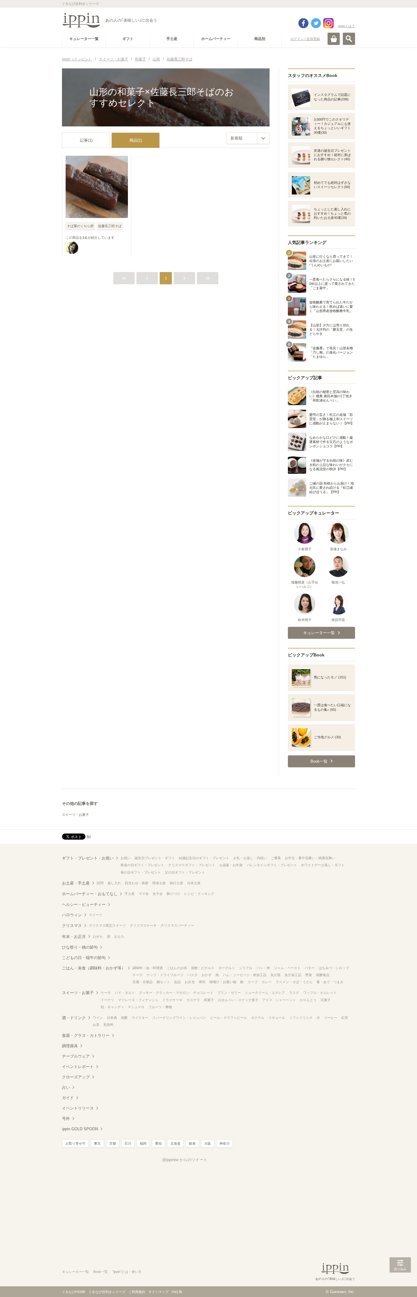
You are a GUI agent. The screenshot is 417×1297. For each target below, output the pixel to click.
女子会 (158, 894)
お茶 (96, 1024)
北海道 (175, 1143)
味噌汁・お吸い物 (222, 982)
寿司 (202, 982)
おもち (119, 936)
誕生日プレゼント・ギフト (155, 858)
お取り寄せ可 (75, 1143)
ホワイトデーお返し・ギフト (323, 865)
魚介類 (275, 975)
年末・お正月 (74, 936)
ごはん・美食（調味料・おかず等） (93, 968)
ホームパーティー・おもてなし (90, 894)
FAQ (175, 1292)
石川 (128, 1143)
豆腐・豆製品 (142, 982)
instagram (328, 23)
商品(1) (135, 140)
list (89, 836)
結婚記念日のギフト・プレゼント (204, 858)
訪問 (100, 883)
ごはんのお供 (177, 968)
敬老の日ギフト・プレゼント (142, 865)
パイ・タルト (125, 992)
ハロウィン (72, 915)
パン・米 (263, 968)
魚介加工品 (293, 975)
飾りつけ (173, 894)
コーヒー (330, 1017)
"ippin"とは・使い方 (127, 1271)
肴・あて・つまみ (330, 982)
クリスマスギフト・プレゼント (191, 865)
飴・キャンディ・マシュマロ (122, 1007)
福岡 (143, 1143)
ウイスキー (140, 1017)
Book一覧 (100, 1271)
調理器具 (70, 1046)
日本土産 (194, 883)
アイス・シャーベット (279, 1000)
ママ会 (144, 894)
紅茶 (344, 1017)
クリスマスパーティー (177, 925)
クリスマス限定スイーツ (107, 925)
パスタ (192, 975)
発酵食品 (322, 975)
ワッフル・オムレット (320, 992)
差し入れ (114, 883)
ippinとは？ (346, 26)
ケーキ (106, 992)
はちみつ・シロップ (334, 968)
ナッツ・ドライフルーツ (165, 975)
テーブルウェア (76, 1056)
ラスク (294, 992)
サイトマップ (158, 1292)
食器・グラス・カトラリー (86, 1035)
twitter (316, 23)
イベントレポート (78, 1066)
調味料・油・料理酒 (147, 968)
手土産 (130, 894)
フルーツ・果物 (160, 1007)
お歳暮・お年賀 (231, 865)
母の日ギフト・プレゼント (141, 872)
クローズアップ (76, 1077)
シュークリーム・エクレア (265, 992)
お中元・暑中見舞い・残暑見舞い (310, 858)
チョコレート (203, 992)
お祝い (126, 858)
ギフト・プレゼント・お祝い (88, 858)
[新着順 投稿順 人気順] (248, 138)
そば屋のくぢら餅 (80, 226)
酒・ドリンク (74, 1017)
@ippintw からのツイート (184, 1159)
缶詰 (177, 982)
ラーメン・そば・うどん (294, 982)
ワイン (98, 1017)
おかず (206, 975)
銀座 (192, 1143)
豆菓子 (326, 1000)
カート (334, 39)
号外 (66, 1118)
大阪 (207, 1143)
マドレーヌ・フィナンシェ (138, 1000)
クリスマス (72, 925)
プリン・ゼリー (229, 992)
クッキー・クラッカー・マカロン (164, 992)
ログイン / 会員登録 (305, 39)
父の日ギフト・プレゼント (185, 872)
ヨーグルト (226, 968)
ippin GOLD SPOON (80, 1129)
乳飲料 (108, 1024)
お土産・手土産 (76, 883)
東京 (97, 1143)
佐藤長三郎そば (109, 226)
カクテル (257, 1017)
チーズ (137, 975)
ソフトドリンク (301, 1017)
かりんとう (308, 1000)
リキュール (276, 1017)
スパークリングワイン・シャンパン (179, 1017)
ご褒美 (276, 858)
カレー (267, 982)
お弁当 (190, 982)
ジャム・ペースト (287, 968)
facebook (303, 23)
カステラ (193, 1000)
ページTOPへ (400, 1283)
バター (310, 968)
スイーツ (95, 915)
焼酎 (124, 1017)
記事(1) (86, 140)
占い (66, 1087)
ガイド (68, 1097)
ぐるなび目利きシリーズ (107, 1292)
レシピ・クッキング (199, 894)
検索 (349, 39)
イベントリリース (78, 1108)
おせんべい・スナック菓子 (238, 1000)
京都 (112, 1143)
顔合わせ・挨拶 (136, 883)
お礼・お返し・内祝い (250, 858)
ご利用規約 (137, 1292)
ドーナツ (107, 1000)
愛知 (158, 1143)
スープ (253, 982)
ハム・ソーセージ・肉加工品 (245, 975)
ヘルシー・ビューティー (84, 904)
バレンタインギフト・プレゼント (272, 865)
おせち (98, 936)
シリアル (245, 968)
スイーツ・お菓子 (75, 814)
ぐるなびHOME (73, 1292)
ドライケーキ (172, 1000)
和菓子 (209, 1000)
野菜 (308, 975)
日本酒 (112, 1017)
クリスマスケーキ (143, 925)
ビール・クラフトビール (228, 1017)
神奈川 (224, 1143)
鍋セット (163, 982)
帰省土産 (159, 883)
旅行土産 (176, 883)
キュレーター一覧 (75, 1271)
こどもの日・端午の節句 (84, 957)
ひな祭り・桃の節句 (80, 947)
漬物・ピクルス (202, 968)
